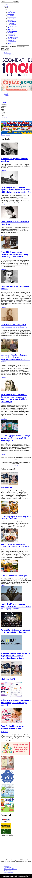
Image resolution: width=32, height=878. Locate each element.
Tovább (3, 585)
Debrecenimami (12, 17)
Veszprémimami (12, 41)
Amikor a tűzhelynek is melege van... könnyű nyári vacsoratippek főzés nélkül (15, 545)
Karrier (3, 115)
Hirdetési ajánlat (8, 870)
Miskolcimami (11, 28)
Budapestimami (12, 11)
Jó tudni (8, 135)
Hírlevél (6, 4)
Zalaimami (10, 43)
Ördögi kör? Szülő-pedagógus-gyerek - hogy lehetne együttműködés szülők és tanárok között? (15, 358)
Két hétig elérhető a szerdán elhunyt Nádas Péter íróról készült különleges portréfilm (16, 606)
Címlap (3, 135)
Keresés (6, 94)
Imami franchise (8, 872)
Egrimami (10, 20)
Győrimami (11, 23)
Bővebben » (4, 170)
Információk (4, 106)
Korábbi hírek (4, 732)
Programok (4, 104)
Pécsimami (10, 32)
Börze (2, 110)
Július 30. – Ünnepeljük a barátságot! (14, 576)
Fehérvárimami (12, 21)
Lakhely (6, 9)
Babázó (3, 114)
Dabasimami (11, 15)
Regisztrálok (7, 53)
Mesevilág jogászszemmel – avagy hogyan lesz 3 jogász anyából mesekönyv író (15, 438)
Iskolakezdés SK (6, 487)
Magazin (3, 112)
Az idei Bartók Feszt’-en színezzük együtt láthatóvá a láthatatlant (16, 631)
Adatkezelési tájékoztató (10, 869)
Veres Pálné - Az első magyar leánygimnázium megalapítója (14, 325)
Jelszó (3, 48)
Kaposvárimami (12, 24)
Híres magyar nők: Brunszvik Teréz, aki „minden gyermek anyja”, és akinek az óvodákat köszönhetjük (14, 398)
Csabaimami (11, 14)
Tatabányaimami (12, 38)
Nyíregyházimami (12, 31)
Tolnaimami (11, 40)
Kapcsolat (6, 866)
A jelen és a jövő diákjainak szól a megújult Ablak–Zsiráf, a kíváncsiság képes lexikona (15, 655)
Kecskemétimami (12, 26)
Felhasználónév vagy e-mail (9, 46)
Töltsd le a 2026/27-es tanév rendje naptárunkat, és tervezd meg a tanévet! (16, 702)
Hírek (2, 107)
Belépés (6, 6)
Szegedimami (11, 34)
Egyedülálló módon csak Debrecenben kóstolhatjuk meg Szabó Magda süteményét (14, 254)
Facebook (6, 95)
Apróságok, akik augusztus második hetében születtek (12, 727)
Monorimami (11, 29)
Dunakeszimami (12, 18)
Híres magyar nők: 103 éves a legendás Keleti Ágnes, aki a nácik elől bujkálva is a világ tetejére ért (16, 189)
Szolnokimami (11, 35)
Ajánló (2, 109)
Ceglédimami (11, 12)
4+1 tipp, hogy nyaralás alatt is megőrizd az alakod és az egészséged (16, 517)
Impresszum (7, 867)
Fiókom (6, 7)
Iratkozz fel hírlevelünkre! (16, 465)
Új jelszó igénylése (9, 54)
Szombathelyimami (13, 37)
